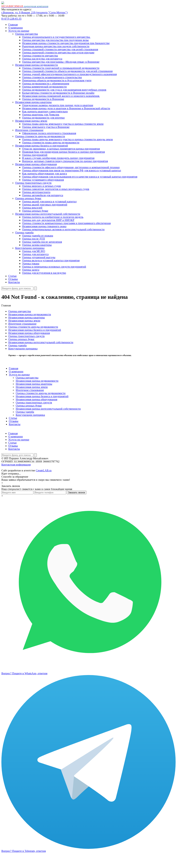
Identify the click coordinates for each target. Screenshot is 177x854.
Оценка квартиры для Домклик (40, 114)
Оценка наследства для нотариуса (42, 58)
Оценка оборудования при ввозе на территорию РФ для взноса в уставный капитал (71, 170)
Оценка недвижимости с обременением (45, 83)
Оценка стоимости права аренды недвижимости (50, 142)
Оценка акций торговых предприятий (44, 204)
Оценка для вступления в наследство (44, 272)
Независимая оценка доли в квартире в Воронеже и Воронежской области (66, 108)
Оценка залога (30, 269)
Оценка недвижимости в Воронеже (43, 99)
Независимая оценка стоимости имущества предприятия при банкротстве (66, 43)
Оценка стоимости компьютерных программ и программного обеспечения (66, 223)
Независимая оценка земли (31, 120)
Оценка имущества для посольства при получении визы (55, 40)
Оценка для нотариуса (35, 254)
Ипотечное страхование (29, 130)
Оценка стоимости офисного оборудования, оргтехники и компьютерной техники (71, 167)
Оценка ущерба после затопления (42, 241)
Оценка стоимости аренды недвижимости (40, 136)
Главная (13, 24)
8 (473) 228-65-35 (11, 18)
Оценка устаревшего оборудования (43, 179)
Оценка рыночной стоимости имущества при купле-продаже (58, 52)
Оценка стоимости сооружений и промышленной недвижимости (60, 68)
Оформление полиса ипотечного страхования (49, 133)
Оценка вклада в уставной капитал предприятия (51, 260)
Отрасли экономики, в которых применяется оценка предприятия (61, 148)
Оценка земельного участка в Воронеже (45, 127)
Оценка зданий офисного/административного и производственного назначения (69, 74)
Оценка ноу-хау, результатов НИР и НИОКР (48, 220)
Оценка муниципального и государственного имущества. (56, 37)
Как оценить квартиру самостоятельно (45, 111)
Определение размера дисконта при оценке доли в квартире (57, 105)
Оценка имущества (26, 33)
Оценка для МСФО (33, 251)
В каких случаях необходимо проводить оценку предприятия (58, 158)
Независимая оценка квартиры (33, 102)
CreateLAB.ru (44, 470)
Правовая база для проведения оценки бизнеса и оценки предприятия (63, 151)
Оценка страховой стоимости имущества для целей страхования (60, 49)
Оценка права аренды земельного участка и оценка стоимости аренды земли (67, 139)
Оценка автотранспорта (36, 192)
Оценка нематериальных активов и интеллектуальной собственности (63, 229)
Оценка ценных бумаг (28, 198)
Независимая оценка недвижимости (36, 64)
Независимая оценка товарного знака (44, 226)
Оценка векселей (32, 207)
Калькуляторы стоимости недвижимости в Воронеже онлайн (58, 92)
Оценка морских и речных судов (41, 185)
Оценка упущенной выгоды (38, 257)
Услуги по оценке (18, 30)
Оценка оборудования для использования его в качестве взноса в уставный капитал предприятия (79, 176)
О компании (15, 27)
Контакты (14, 282)
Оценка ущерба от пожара (37, 235)
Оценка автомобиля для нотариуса (42, 195)
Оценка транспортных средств (33, 182)
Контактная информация (16, 464)
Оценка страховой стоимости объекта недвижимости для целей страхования (67, 71)
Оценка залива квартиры (37, 244)
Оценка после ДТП (33, 238)
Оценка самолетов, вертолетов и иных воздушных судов (55, 189)
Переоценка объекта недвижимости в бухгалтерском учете (56, 80)
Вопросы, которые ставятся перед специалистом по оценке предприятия (65, 161)
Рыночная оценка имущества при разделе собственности (55, 46)
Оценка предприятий (34, 154)
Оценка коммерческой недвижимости (44, 86)
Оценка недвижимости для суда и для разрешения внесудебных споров (64, 89)
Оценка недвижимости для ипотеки (43, 117)
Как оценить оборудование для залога (44, 173)
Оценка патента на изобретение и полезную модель (52, 217)
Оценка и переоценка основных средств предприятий (54, 266)
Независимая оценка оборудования (36, 164)
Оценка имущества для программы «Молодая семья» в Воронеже (60, 61)
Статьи (12, 275)
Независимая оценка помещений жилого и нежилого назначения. (61, 95)
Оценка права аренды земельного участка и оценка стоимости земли (63, 123)
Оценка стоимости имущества (40, 55)
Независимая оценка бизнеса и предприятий (41, 145)
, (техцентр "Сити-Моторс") (34, 12)
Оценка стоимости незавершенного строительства (52, 77)
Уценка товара (30, 263)
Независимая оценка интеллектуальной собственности (47, 213)
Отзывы (13, 279)
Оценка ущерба (24, 232)
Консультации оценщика (29, 248)
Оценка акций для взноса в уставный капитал (49, 201)
